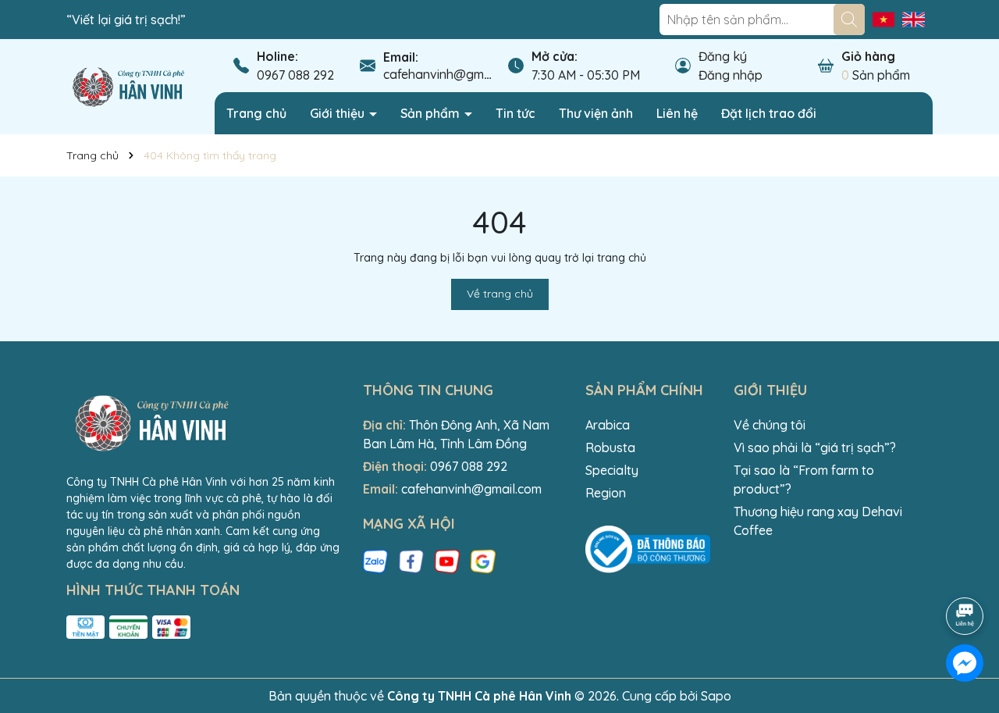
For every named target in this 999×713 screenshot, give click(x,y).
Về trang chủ (500, 294)
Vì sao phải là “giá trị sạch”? (815, 447)
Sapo (716, 696)
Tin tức (515, 113)
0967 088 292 (295, 75)
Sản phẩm (431, 113)
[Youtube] (447, 561)
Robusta (610, 447)
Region (605, 493)
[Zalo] (375, 561)
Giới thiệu (339, 113)
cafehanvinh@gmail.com (453, 74)
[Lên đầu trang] (965, 572)
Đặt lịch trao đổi (768, 113)
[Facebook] (411, 561)
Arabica (607, 425)
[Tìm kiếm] (849, 19)
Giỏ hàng (868, 56)
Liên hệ (677, 113)
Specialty (611, 470)
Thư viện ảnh (596, 113)
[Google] (483, 561)
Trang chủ (256, 113)
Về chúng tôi (769, 425)
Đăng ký (723, 56)
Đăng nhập (731, 75)
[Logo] (128, 86)
